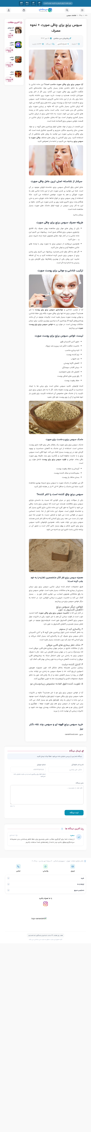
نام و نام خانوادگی (77, 764)
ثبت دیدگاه (74, 812)
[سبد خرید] (24, 10)
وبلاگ (80, 15)
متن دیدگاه (80, 783)
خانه (86, 15)
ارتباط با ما (80, 884)
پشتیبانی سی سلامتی (61, 38)
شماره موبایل (41, 764)
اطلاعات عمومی (71, 15)
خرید (82, 878)
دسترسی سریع (79, 890)
